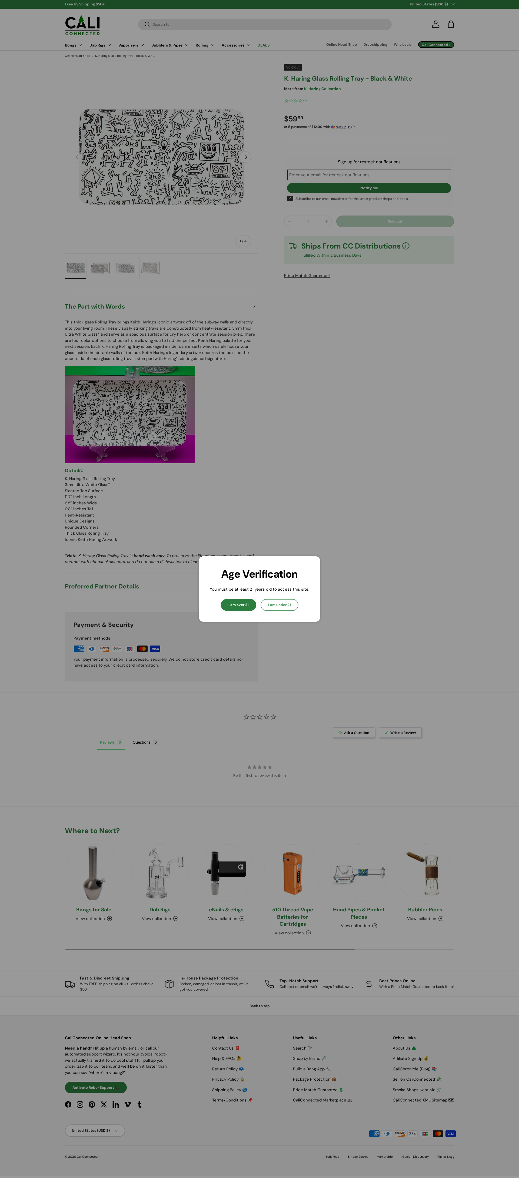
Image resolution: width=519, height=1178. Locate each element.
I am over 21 (238, 605)
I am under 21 (279, 605)
